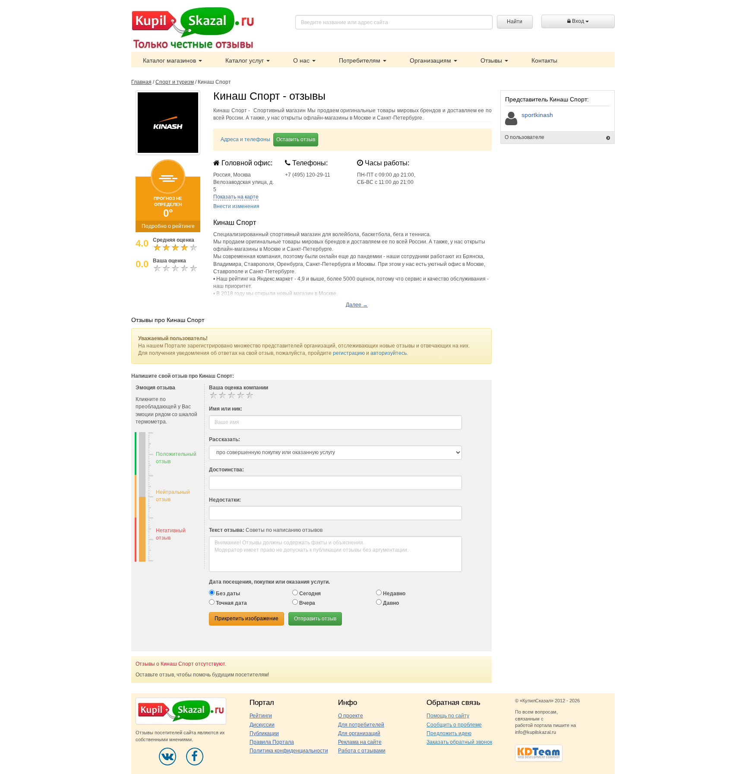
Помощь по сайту (448, 716)
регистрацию (349, 353)
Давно (390, 603)
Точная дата (231, 603)
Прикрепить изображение (246, 619)
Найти (514, 22)
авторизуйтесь (388, 353)
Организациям (431, 60)
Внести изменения (236, 206)
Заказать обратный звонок (459, 742)
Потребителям (360, 60)
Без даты (227, 594)
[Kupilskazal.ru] (192, 29)
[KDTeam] (539, 752)
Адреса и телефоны (245, 139)
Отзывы (492, 60)
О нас (302, 60)
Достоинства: (226, 470)
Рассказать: (224, 439)
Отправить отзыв (315, 619)
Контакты (544, 60)
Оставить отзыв (295, 139)
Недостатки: (225, 500)
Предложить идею (449, 733)
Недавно (393, 594)
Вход (578, 21)
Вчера (306, 603)
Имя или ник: (225, 409)
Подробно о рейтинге (168, 226)
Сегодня (309, 594)
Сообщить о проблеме (454, 725)
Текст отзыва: (226, 530)
